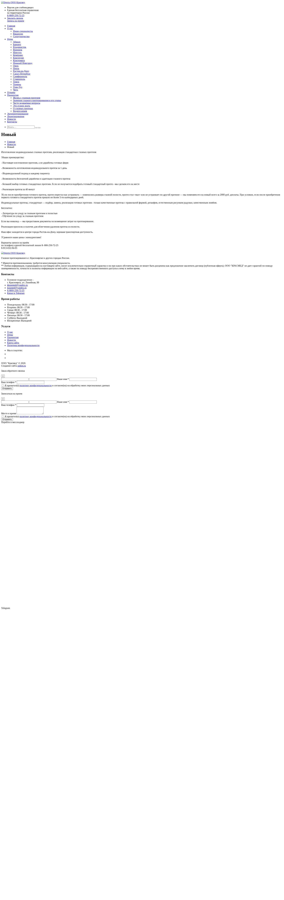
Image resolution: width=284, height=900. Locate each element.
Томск (16, 82)
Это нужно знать (21, 105)
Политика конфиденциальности (23, 345)
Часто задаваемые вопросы (26, 103)
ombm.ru (21, 366)
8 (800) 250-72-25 (15, 15)
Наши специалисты (23, 31)
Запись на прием (15, 21)
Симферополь (20, 76)
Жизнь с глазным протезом (26, 97)
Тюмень (17, 84)
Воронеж (17, 50)
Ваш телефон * (8, 382)
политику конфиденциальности (36, 385)
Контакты (12, 121)
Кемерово (18, 55)
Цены (10, 39)
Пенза (16, 68)
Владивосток (19, 47)
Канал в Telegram (15, 293)
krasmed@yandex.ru (16, 288)
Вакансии (18, 34)
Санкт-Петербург (21, 74)
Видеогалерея (20, 111)
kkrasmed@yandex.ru (17, 285)
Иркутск (17, 52)
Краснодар (18, 58)
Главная (11, 26)
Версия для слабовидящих (20, 7)
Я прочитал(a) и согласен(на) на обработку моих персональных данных (57, 385)
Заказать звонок (15, 18)
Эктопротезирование (17, 113)
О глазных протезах (23, 108)
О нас (10, 28)
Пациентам (12, 95)
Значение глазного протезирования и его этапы (37, 100)
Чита (15, 90)
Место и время (8, 413)
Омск (15, 66)
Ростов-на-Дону (21, 71)
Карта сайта (13, 342)
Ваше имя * (63, 379)
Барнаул (17, 44)
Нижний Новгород (22, 63)
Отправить (7, 388)
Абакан (16, 42)
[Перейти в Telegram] (142, 890)
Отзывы (11, 92)
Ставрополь (19, 79)
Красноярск (19, 60)
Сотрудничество (21, 36)
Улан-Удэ (17, 87)
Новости (11, 119)
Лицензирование (15, 116)
